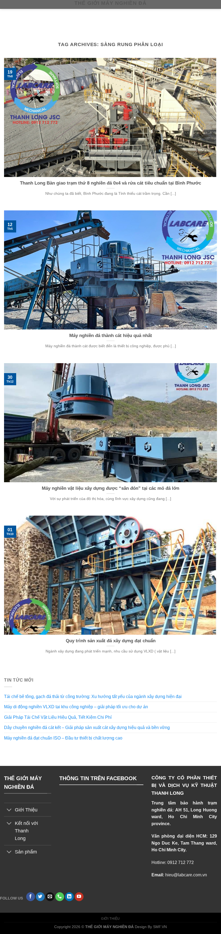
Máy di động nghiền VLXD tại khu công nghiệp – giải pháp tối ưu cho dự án (76, 706)
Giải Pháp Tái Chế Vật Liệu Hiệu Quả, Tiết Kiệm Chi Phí (58, 717)
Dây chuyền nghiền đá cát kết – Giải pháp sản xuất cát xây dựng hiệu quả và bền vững (87, 727)
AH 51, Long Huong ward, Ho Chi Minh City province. (184, 817)
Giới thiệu (110, 919)
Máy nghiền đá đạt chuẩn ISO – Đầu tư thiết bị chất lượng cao (63, 738)
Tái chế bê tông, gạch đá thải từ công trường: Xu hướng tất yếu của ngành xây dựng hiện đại (93, 696)
